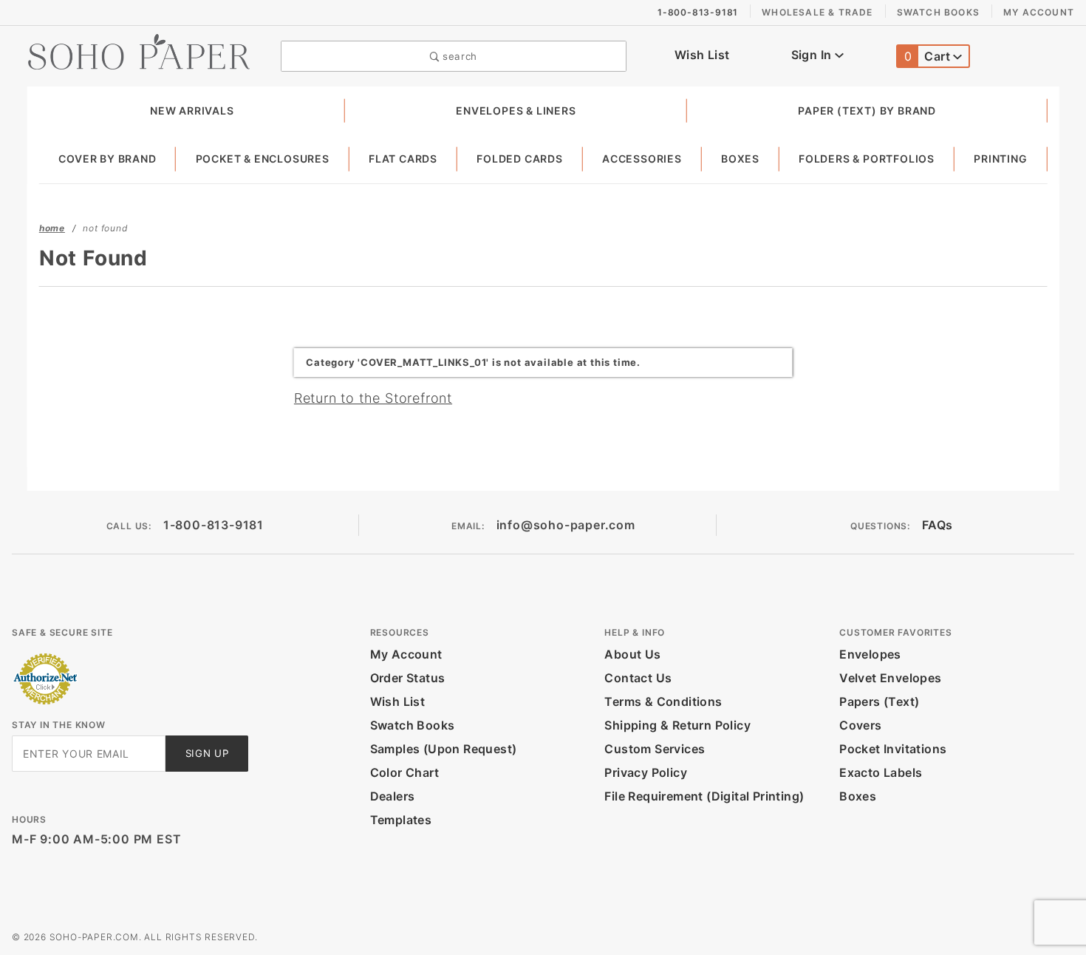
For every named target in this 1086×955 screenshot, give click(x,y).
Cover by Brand (107, 158)
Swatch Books (938, 12)
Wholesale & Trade (817, 12)
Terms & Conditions (663, 701)
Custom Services (654, 748)
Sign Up (207, 753)
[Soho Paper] (139, 50)
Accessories (642, 158)
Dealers (392, 796)
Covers (860, 725)
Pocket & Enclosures (262, 158)
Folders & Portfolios (867, 158)
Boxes (740, 158)
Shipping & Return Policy (677, 725)
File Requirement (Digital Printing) (704, 796)
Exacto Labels (880, 772)
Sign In (813, 54)
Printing (1000, 158)
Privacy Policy (645, 772)
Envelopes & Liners (516, 110)
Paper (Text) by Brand (867, 110)
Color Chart (404, 772)
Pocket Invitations (892, 748)
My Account (1038, 12)
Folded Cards (520, 158)
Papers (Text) (879, 701)
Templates (401, 819)
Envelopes (870, 654)
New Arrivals (192, 110)
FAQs (937, 524)
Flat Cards (403, 158)
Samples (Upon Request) (443, 748)
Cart (929, 56)
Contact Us (638, 677)
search (458, 56)
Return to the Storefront (373, 398)
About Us (632, 654)
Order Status (407, 677)
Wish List (702, 54)
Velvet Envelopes (890, 677)
